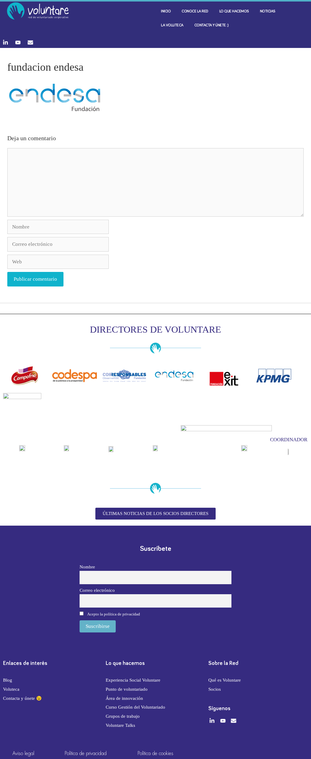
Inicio (166, 11)
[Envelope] (30, 42)
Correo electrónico (97, 590)
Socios (214, 689)
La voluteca (172, 25)
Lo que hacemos (234, 11)
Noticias (267, 11)
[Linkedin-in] (5, 42)
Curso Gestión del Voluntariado (135, 707)
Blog (7, 680)
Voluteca (11, 689)
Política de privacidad (86, 753)
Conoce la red (195, 11)
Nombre (87, 566)
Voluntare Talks (120, 725)
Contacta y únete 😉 (22, 698)
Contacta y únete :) (211, 25)
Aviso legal (23, 753)
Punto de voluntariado (127, 689)
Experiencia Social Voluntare (133, 680)
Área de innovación (124, 698)
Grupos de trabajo (123, 716)
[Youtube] (17, 42)
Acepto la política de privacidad (113, 614)
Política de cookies (155, 753)
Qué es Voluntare (224, 680)
